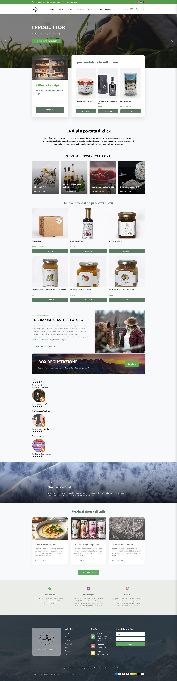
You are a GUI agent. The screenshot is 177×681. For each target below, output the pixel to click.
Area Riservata (55, 674)
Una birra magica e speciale (86, 544)
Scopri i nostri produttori (45, 346)
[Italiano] (136, 2)
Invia (130, 644)
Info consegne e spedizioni (66, 668)
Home (52, 9)
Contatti (108, 9)
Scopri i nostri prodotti (46, 41)
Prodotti (60, 9)
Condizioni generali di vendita (87, 668)
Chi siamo (98, 9)
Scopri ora (50, 110)
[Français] (144, 2)
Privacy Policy (103, 668)
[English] (139, 2)
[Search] (143, 9)
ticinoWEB (72, 674)
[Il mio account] (137, 9)
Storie (89, 9)
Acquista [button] (85, 111)
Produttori (80, 9)
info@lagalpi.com (54, 2)
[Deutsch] (141, 2)
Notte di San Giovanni (122, 544)
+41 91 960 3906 (102, 647)
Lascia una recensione (40, 387)
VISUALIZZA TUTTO (88, 572)
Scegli (130, 111)
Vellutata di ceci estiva (45, 544)
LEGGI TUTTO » (40, 560)
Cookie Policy (115, 668)
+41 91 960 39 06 (39, 2)
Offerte (70, 9)
